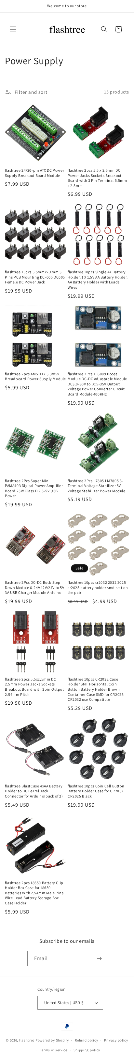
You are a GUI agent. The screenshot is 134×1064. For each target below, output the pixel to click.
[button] (13, 29)
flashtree (26, 1040)
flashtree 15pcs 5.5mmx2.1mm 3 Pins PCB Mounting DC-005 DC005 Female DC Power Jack (35, 276)
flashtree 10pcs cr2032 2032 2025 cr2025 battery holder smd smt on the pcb (98, 587)
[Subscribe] (99, 958)
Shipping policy (87, 1050)
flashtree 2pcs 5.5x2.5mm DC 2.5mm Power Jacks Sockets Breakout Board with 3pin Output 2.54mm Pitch (34, 687)
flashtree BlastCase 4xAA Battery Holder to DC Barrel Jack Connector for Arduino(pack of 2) (34, 791)
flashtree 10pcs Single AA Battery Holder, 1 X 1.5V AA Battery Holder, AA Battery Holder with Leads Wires (98, 279)
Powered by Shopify (52, 1040)
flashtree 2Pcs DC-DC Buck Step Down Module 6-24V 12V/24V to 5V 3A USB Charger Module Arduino (34, 587)
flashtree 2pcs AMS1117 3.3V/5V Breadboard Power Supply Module (35, 376)
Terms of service (53, 1050)
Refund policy (86, 1040)
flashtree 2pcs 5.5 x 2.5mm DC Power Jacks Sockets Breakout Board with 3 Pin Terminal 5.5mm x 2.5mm (97, 178)
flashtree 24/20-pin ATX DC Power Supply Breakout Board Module (34, 173)
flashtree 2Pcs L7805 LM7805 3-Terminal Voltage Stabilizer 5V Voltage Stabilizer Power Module (97, 485)
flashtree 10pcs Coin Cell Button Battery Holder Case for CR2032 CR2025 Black (96, 791)
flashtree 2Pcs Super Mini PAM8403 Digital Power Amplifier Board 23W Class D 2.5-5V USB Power (34, 488)
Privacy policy (116, 1040)
